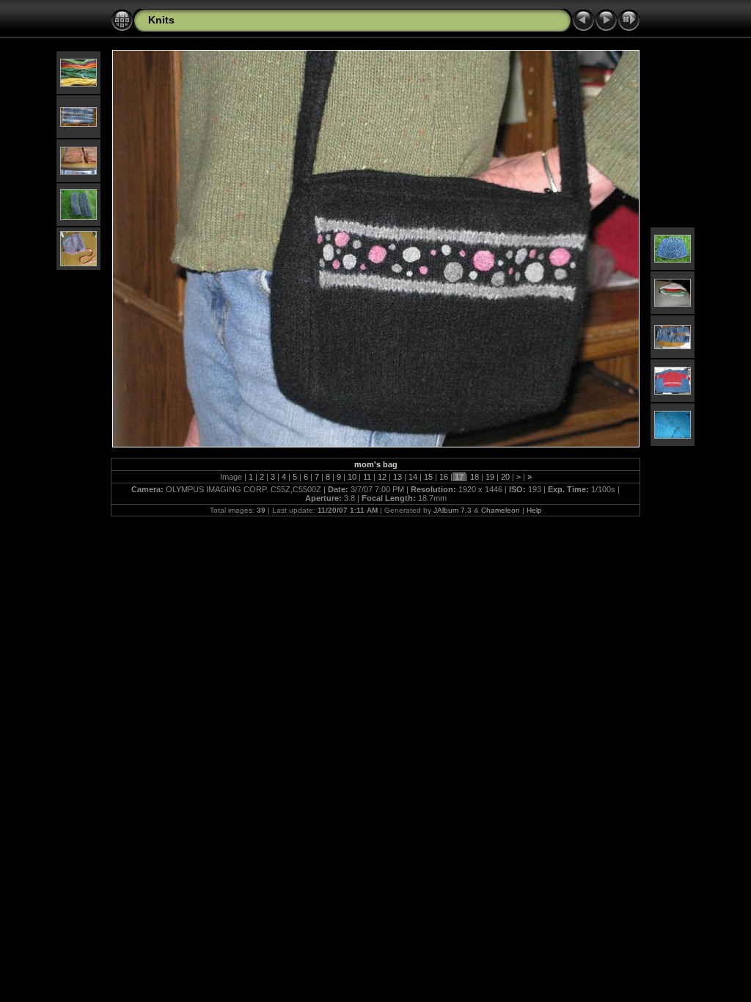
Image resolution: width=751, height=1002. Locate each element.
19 (490, 476)
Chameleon (500, 510)
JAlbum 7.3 (452, 510)
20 (505, 476)
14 (413, 476)
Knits (161, 20)
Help (534, 510)
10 (352, 476)
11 (367, 476)
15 (428, 476)
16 (443, 476)
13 (397, 476)
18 (474, 476)
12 (382, 476)
